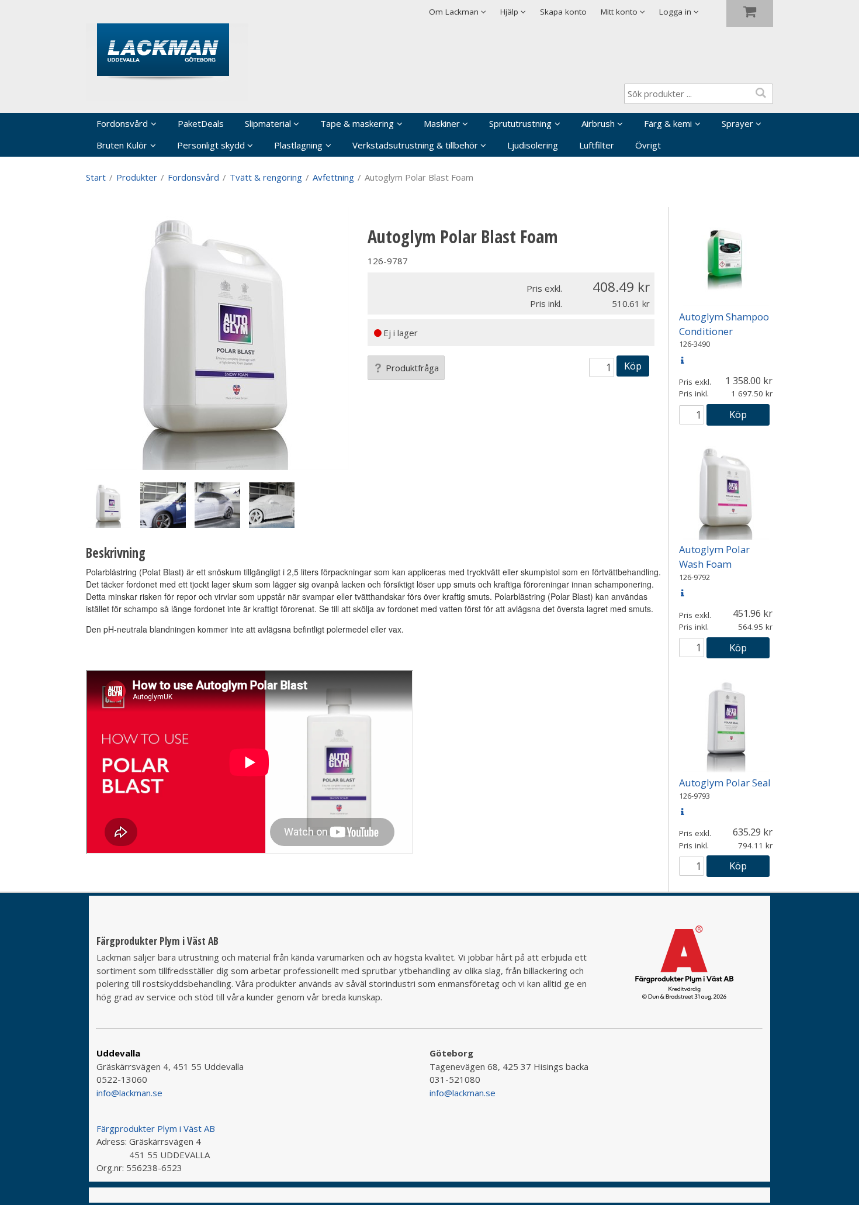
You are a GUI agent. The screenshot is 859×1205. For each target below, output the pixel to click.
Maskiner (442, 123)
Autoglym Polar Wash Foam (714, 557)
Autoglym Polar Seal (725, 782)
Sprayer (737, 123)
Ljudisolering (532, 145)
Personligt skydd (211, 145)
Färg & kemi (668, 123)
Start (96, 177)
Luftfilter (596, 145)
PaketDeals (201, 123)
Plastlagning (298, 145)
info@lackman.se (129, 1093)
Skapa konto (563, 11)
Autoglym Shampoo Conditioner (724, 324)
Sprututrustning (520, 123)
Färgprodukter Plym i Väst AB (155, 1128)
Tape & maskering (357, 123)
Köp (633, 365)
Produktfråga (412, 368)
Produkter (136, 177)
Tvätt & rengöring (266, 177)
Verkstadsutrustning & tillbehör (415, 145)
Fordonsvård (122, 123)
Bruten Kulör (121, 145)
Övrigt (648, 145)
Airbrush (598, 123)
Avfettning (333, 177)
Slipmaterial (268, 123)
